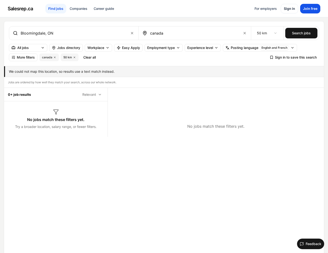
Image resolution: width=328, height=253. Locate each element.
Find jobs (55, 8)
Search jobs (301, 33)
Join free (310, 8)
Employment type (161, 48)
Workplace (95, 48)
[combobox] (73, 33)
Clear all (89, 57)
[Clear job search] (132, 33)
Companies (78, 8)
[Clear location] (244, 33)
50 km (67, 57)
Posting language (259, 48)
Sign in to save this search (296, 57)
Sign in (289, 8)
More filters (26, 57)
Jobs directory (68, 48)
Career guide (104, 8)
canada (47, 57)
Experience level (200, 48)
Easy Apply (131, 48)
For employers (266, 8)
